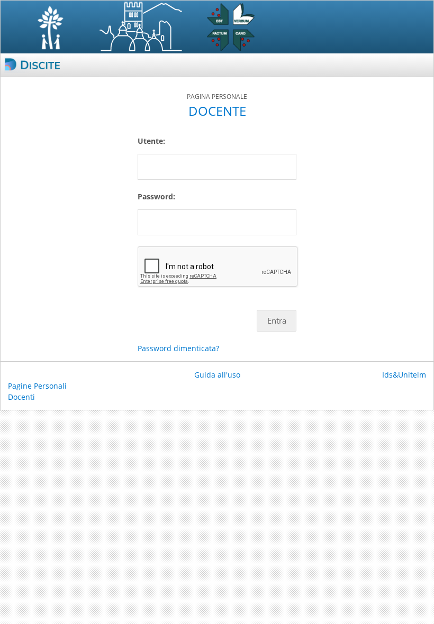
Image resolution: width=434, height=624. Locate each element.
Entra (276, 320)
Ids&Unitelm (404, 375)
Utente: (151, 141)
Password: (156, 196)
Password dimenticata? (178, 348)
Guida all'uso (217, 375)
